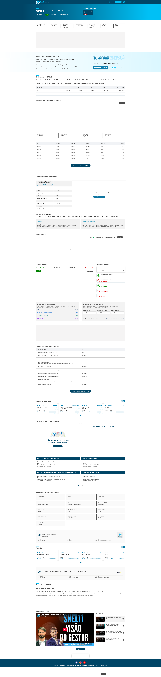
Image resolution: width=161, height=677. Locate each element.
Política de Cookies (94, 665)
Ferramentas (61, 2)
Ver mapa (57, 446)
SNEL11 (85, 11)
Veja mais (79, 649)
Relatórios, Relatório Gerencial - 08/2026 (47, 352)
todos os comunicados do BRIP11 (80, 391)
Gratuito (84, 2)
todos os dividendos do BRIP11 (80, 165)
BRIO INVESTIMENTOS (49, 534)
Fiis (54, 2)
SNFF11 (40, 406)
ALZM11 (108, 406)
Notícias (77, 2)
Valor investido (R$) (102, 310)
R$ (98, 270)
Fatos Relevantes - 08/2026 (44, 366)
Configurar (44, 184)
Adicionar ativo (100, 196)
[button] (124, 401)
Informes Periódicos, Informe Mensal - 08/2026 (48, 355)
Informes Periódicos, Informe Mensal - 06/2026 (48, 376)
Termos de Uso (70, 665)
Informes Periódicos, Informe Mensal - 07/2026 (48, 373)
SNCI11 (63, 406)
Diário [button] (91, 237)
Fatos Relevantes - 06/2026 (44, 384)
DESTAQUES (69, 2)
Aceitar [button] (103, 674)
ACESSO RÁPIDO (80, 655)
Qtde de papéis (86, 310)
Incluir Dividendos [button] (99, 237)
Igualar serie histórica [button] (110, 237)
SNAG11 (86, 406)
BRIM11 (63, 552)
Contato (56, 665)
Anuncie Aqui (104, 665)
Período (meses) (115, 310)
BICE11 (40, 552)
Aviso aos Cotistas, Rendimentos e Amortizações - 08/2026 (51, 370)
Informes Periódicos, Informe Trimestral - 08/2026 (49, 359)
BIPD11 (108, 552)
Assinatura (62, 665)
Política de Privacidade (102, 668)
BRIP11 (57, 185)
